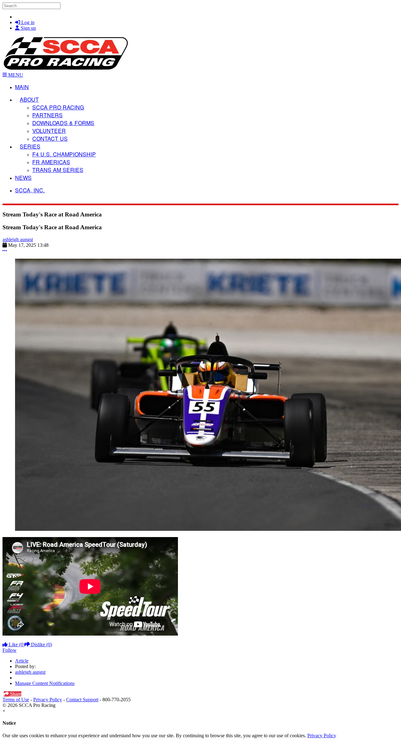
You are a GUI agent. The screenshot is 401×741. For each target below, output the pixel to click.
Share (15, 694)
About (29, 99)
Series (30, 146)
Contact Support (82, 699)
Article (22, 660)
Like (16, 644)
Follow (10, 650)
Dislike (41, 644)
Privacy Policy (47, 699)
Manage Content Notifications (45, 683)
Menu (15, 75)
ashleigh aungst (18, 239)
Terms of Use (16, 699)
